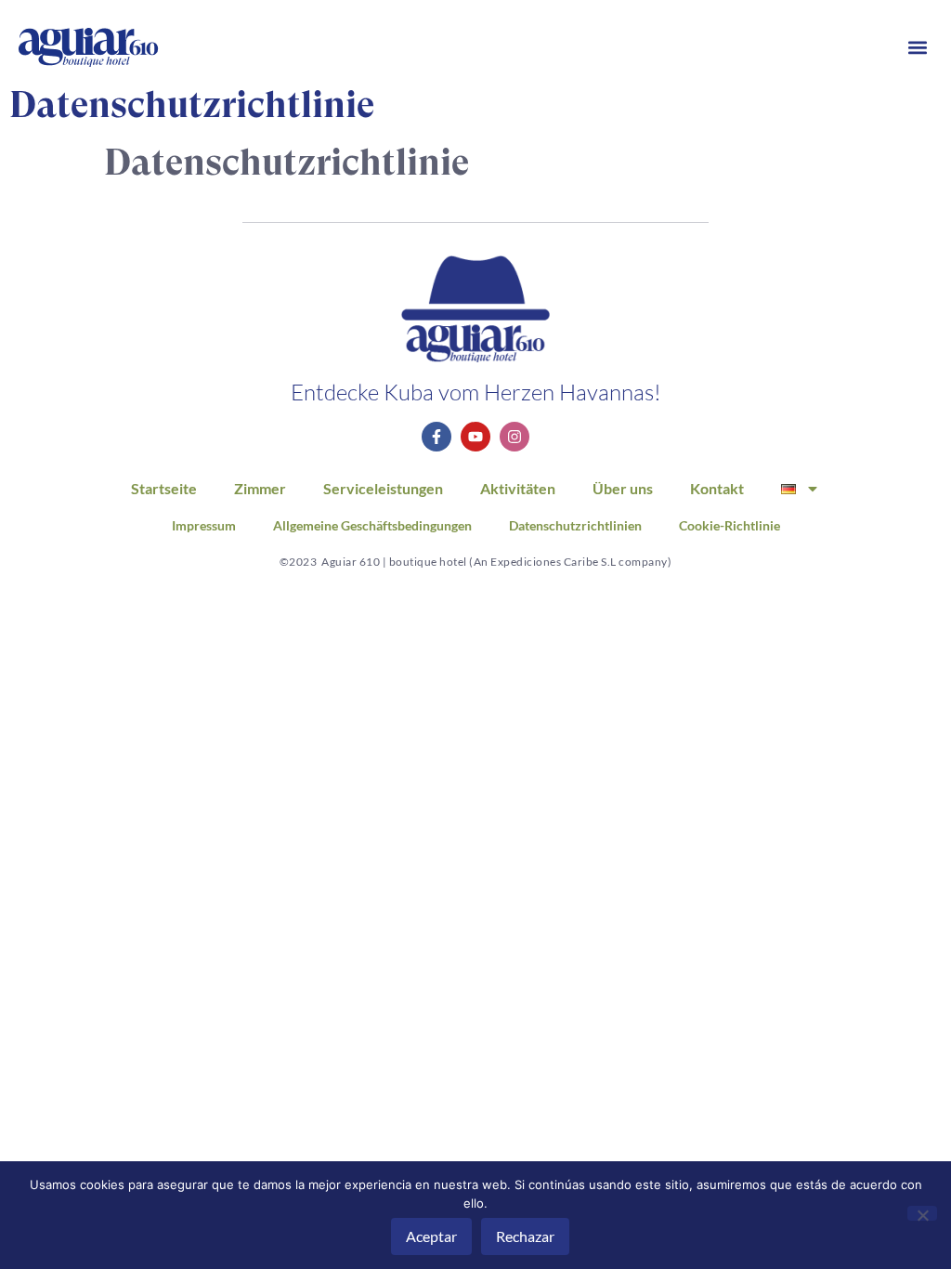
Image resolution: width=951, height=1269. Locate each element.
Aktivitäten (517, 488)
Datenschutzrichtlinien (575, 525)
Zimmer (260, 488)
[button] (917, 48)
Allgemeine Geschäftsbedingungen (372, 525)
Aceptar (431, 1236)
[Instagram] (514, 436)
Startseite (164, 488)
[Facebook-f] (436, 436)
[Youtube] (475, 436)
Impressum (204, 525)
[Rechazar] (922, 1213)
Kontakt (717, 488)
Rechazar (525, 1236)
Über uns (623, 488)
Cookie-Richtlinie (729, 525)
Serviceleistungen (383, 488)
